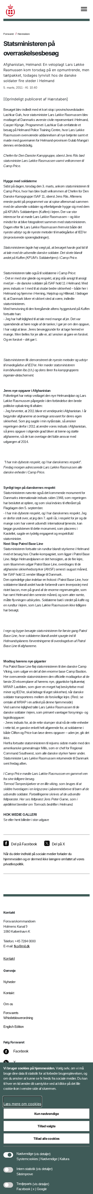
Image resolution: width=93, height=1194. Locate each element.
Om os (8, 1004)
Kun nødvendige (46, 1114)
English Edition (13, 1026)
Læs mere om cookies (22, 1104)
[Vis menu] (84, 9)
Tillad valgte (46, 1126)
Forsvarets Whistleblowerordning (18, 1015)
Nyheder (9, 982)
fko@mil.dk (22, 946)
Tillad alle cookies (46, 1138)
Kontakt (9, 958)
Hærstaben (24, 34)
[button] (42, 1151)
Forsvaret (8, 34)
